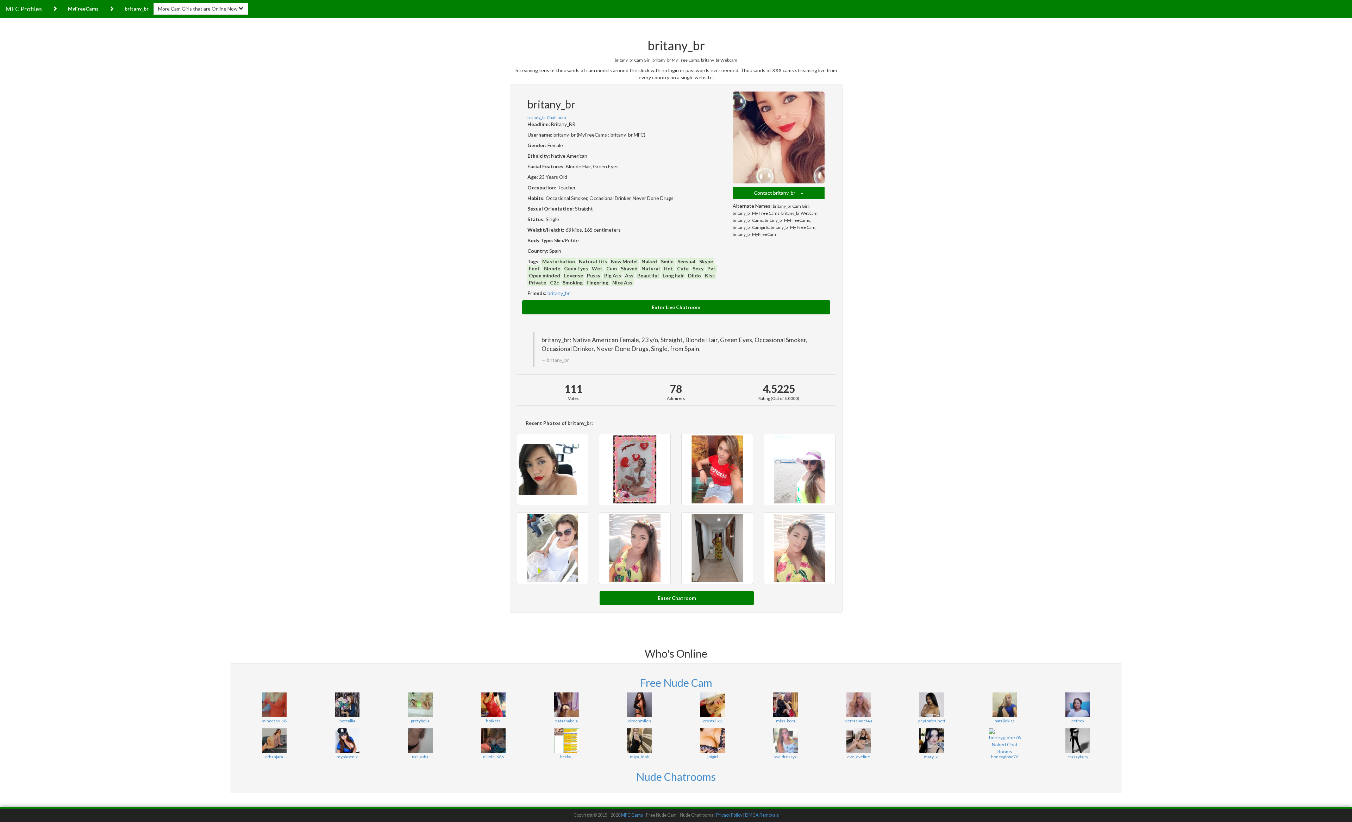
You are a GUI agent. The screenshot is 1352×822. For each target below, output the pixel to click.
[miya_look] (639, 740)
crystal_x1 (712, 720)
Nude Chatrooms (676, 776)
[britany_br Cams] (553, 548)
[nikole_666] (493, 740)
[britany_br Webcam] (799, 470)
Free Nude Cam (676, 682)
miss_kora (785, 720)
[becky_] (566, 740)
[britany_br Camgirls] (717, 548)
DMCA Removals (762, 815)
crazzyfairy (1078, 756)
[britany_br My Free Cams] (717, 470)
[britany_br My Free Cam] (799, 548)
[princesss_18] (274, 704)
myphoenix (347, 756)
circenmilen (639, 720)
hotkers (493, 720)
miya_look (639, 756)
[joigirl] (712, 740)
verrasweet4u (858, 720)
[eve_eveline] (858, 740)
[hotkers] (493, 704)
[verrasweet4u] (858, 704)
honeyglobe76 (1004, 756)
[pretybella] (420, 704)
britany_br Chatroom (546, 117)
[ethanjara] (274, 740)
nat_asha (420, 756)
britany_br (558, 293)
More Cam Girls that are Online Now (198, 9)
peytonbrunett (931, 720)
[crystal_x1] (712, 704)
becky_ (566, 756)
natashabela (566, 720)
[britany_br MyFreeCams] (635, 548)
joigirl (712, 756)
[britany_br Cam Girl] (635, 470)
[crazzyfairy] (1077, 740)
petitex (1077, 720)
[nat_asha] (420, 740)
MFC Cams (632, 815)
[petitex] (1077, 704)
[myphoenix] (347, 740)
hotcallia (347, 720)
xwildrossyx (785, 756)
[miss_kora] (785, 704)
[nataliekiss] (1005, 704)
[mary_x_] (931, 740)
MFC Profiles (23, 9)
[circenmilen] (639, 704)
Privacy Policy (729, 815)
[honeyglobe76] (1005, 740)
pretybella (420, 720)
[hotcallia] (347, 704)
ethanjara (274, 756)
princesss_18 (274, 720)
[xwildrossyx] (785, 740)
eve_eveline (858, 756)
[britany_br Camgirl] (553, 470)
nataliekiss (1005, 720)
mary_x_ (931, 756)
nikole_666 (493, 756)
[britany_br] (779, 138)
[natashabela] (566, 704)
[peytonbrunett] (931, 704)
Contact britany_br (777, 193)
